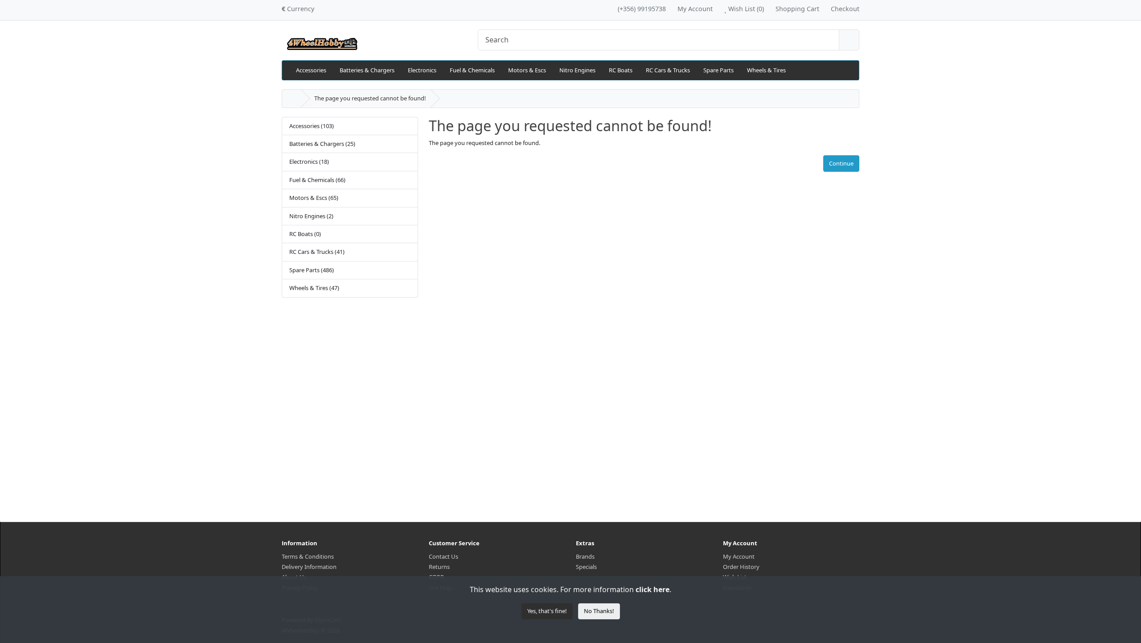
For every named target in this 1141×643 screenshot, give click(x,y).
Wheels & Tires (766, 70)
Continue (841, 163)
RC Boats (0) (305, 234)
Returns (439, 567)
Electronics (422, 70)
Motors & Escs (527, 70)
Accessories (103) (311, 126)
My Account (739, 556)
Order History (741, 567)
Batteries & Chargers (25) (322, 144)
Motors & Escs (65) (313, 198)
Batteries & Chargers (367, 70)
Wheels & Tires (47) (314, 288)
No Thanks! (599, 611)
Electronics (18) (309, 162)
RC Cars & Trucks (668, 70)
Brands (585, 556)
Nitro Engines (577, 70)
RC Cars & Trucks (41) (317, 252)
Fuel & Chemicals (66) (317, 180)
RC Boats (620, 70)
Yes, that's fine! (547, 611)
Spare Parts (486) (311, 270)
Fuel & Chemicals (472, 70)
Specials (586, 567)
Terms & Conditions (308, 556)
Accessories (311, 70)
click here (652, 589)
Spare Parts (718, 70)
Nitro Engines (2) (311, 216)
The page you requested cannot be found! (370, 98)
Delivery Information (309, 567)
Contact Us (443, 556)
